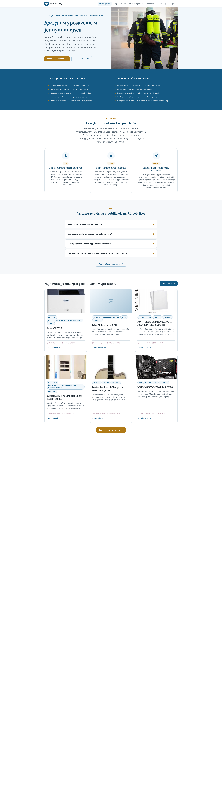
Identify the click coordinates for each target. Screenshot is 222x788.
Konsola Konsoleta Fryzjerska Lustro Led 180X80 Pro (65, 397)
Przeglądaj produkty (55, 59)
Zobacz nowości (167, 283)
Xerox (51, 323)
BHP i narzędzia (135, 4)
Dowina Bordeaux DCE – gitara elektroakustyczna (107, 389)
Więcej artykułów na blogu (109, 264)
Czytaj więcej (52, 347)
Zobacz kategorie (81, 59)
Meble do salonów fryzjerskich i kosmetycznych (62, 387)
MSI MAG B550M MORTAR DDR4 (155, 387)
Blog (115, 4)
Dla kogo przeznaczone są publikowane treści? (89, 243)
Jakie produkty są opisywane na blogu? (85, 224)
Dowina (97, 382)
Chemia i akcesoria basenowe (106, 317)
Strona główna (104, 4)
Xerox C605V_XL (55, 328)
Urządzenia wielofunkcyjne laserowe (65, 320)
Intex (124, 317)
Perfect (157, 317)
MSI (140, 382)
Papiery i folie (145, 317)
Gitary (106, 382)
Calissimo (52, 382)
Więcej (163, 4)
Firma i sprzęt (151, 4)
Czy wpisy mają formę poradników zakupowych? (90, 234)
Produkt (123, 4)
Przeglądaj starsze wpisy (109, 430)
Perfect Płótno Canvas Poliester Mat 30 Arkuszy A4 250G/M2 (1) (154, 323)
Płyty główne (151, 382)
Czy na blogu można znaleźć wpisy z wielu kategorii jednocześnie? (98, 253)
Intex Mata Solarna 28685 (104, 325)
